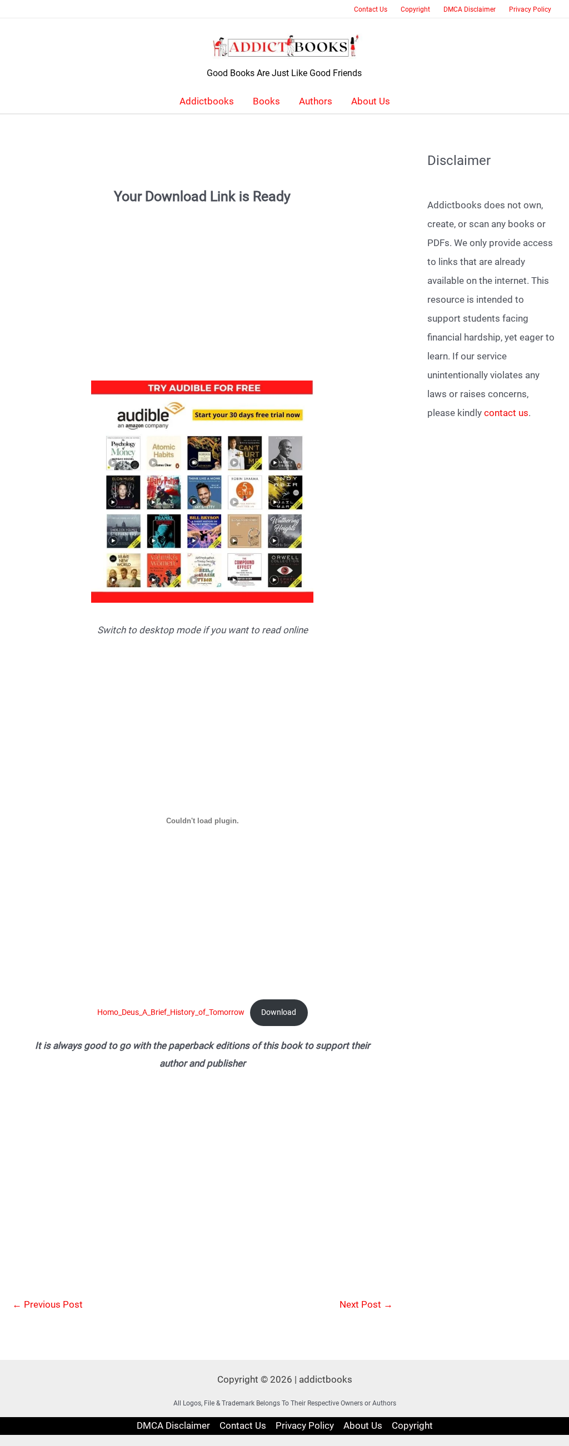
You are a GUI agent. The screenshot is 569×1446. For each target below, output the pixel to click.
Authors (315, 101)
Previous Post (47, 1304)
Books (266, 101)
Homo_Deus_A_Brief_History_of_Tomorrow (170, 1012)
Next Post (366, 1304)
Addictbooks (206, 101)
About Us (370, 101)
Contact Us (370, 9)
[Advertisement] (202, 284)
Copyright (415, 9)
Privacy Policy (530, 9)
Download (278, 1012)
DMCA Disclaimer (469, 9)
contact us (506, 412)
